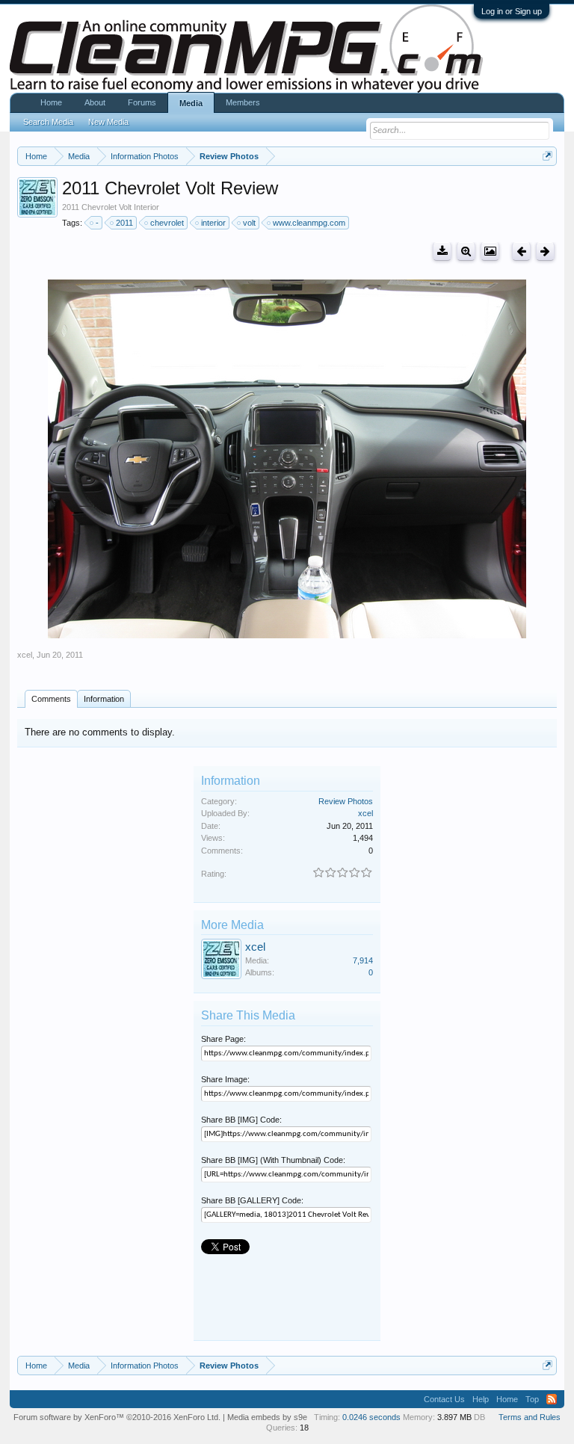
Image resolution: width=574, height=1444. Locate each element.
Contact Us (444, 1399)
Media (191, 103)
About (94, 102)
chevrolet (167, 222)
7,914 (363, 960)
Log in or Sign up (511, 11)
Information (104, 698)
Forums (142, 102)
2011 (124, 222)
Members (243, 102)
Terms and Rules (530, 1417)
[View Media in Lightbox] (490, 251)
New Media (108, 121)
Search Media (48, 121)
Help (480, 1399)
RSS (551, 1399)
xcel (24, 654)
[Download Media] (442, 251)
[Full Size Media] (466, 251)
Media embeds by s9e (267, 1417)
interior (213, 222)
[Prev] (521, 251)
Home (51, 102)
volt (249, 222)
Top (532, 1399)
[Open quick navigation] (547, 156)
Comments (51, 698)
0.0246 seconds (371, 1417)
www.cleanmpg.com (309, 222)
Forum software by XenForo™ (116, 1417)
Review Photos (345, 801)
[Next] (545, 251)
